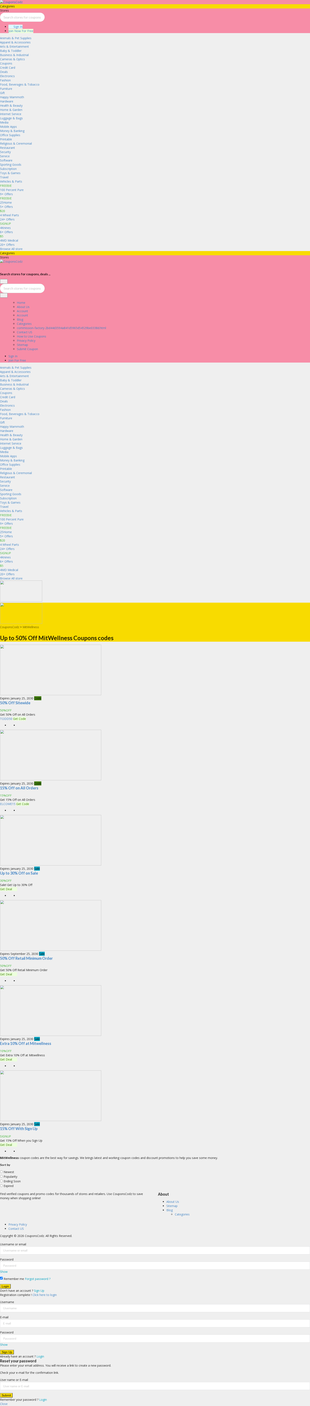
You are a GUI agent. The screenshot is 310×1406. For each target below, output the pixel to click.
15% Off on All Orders (19, 788)
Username (7, 1302)
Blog (20, 319)
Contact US (24, 332)
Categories (24, 324)
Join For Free (17, 360)
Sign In (18, 27)
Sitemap (22, 345)
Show (4, 1272)
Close (4, 1404)
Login (40, 1356)
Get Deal (6, 889)
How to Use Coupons (31, 336)
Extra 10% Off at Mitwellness (25, 1043)
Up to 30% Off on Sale (19, 873)
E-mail (4, 1317)
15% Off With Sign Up (19, 1128)
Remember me (13, 1279)
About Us (23, 307)
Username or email (13, 1244)
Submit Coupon (27, 349)
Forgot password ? (37, 1279)
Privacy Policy (26, 341)
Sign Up (39, 1291)
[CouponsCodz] (11, 2)
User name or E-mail (14, 1380)
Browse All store (11, 249)
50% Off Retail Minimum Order (26, 958)
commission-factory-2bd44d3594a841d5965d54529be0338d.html (61, 328)
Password (6, 1259)
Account (22, 311)
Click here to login (44, 1295)
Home (21, 303)
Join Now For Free (20, 31)
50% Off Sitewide (15, 702)
